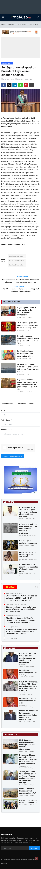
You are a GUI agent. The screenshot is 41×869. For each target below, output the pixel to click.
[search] (38, 17)
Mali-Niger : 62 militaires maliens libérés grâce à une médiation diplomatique (27, 744)
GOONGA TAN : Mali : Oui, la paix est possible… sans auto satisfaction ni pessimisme (28, 657)
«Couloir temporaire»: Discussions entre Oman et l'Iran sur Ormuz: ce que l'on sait (28, 368)
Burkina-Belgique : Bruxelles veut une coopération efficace (25, 353)
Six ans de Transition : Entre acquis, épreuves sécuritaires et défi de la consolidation (28, 715)
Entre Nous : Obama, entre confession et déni (28, 700)
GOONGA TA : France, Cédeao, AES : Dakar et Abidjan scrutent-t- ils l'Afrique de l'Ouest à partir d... (28, 686)
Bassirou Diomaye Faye (16, 256)
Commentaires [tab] (7, 404)
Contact (4, 863)
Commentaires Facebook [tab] (25, 404)
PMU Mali (11, 24)
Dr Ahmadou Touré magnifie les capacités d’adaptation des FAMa (28, 568)
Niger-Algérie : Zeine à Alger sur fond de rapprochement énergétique (26, 311)
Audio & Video (34, 24)
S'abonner (34, 848)
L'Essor (21, 518)
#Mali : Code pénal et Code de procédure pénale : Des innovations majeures (20, 290)
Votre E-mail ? (6, 420)
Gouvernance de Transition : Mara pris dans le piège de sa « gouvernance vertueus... (20, 281)
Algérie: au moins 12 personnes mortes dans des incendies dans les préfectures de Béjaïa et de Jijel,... (28, 384)
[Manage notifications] (36, 858)
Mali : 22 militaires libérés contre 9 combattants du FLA (27, 791)
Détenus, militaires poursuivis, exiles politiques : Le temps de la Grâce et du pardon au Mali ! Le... (28, 759)
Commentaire (6, 429)
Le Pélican (22, 559)
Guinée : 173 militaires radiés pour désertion (28, 801)
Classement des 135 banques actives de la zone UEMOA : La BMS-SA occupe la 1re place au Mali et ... (21, 598)
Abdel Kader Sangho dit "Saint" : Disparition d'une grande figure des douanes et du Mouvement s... (20, 620)
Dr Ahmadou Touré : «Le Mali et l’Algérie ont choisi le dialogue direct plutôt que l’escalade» (28, 511)
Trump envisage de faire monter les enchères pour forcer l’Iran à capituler (28, 325)
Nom (3, 411)
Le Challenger (23, 675)
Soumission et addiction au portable (28, 542)
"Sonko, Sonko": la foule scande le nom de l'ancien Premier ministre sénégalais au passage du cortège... (27, 777)
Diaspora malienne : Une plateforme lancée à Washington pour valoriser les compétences (21, 609)
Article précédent (21, 277)
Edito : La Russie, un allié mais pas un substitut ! (27, 554)
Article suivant (19, 286)
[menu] (2, 17)
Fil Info (3, 24)
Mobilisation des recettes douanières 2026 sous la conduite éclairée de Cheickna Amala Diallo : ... (21, 631)
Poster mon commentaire (12, 456)
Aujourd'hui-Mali (23, 664)
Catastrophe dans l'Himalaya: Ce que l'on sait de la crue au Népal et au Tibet (28, 339)
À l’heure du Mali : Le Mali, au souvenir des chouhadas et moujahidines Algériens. (28, 528)
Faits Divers (22, 24)
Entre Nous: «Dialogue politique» (28, 671)
